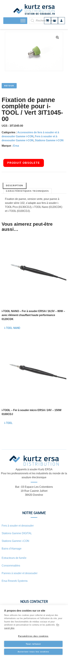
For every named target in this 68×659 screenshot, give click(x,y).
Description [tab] (14, 185)
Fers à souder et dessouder (18, 525)
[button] (57, 37)
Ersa (16, 145)
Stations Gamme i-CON (49, 140)
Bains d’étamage (11, 548)
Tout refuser (33, 644)
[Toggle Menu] (23, 20)
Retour (9, 86)
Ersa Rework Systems (15, 580)
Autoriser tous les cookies (33, 652)
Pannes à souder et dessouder (19, 573)
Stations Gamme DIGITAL (17, 533)
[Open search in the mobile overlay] (48, 20)
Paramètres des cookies (33, 636)
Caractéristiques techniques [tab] (27, 191)
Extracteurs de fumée (14, 557)
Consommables (11, 565)
